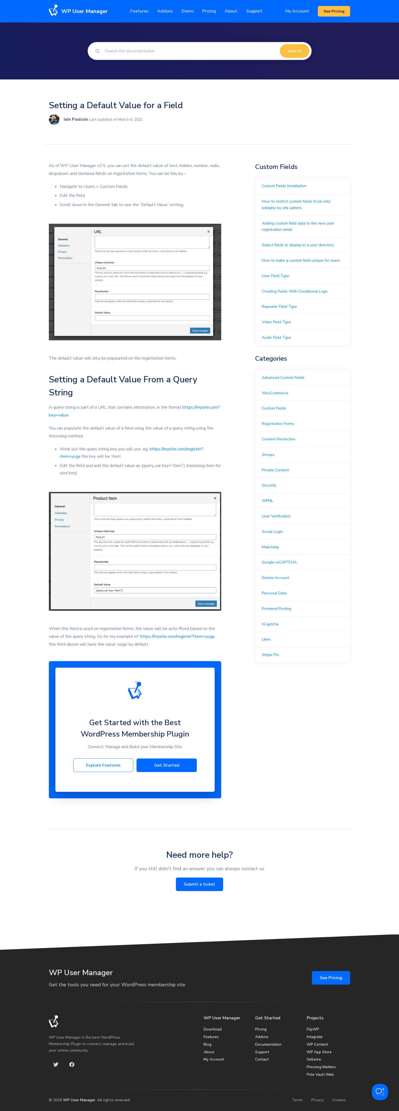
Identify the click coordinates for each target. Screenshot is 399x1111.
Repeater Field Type (279, 306)
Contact (262, 1059)
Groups (268, 454)
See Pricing (331, 978)
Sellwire (314, 1059)
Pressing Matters (321, 1067)
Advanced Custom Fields (283, 377)
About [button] (231, 11)
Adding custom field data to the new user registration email (298, 226)
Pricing (209, 11)
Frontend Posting (276, 608)
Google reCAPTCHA (279, 562)
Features (139, 11)
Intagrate (314, 1036)
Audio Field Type (276, 337)
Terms (297, 1100)
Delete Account (275, 577)
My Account (297, 11)
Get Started (166, 765)
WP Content (317, 1044)
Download (212, 1029)
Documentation (268, 1044)
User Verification (276, 516)
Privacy (317, 1100)
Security (269, 485)
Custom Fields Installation (284, 185)
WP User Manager (79, 1100)
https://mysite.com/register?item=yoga (177, 636)
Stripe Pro (270, 654)
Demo (188, 11)
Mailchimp (270, 547)
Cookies (339, 1100)
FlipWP (313, 1029)
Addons (165, 11)
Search (295, 51)
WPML (267, 500)
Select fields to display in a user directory (298, 245)
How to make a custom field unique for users (301, 260)
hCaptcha (270, 624)
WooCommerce (275, 393)
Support (262, 1052)
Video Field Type (276, 322)
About (209, 1052)
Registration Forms (278, 423)
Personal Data (274, 593)
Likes (266, 639)
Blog (207, 1044)
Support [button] (254, 11)
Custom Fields (274, 408)
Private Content (275, 470)
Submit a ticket (199, 884)
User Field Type (275, 275)
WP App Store (319, 1052)
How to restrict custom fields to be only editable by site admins (296, 204)
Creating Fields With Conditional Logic (295, 291)
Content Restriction (278, 439)
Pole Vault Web (320, 1074)
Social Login (272, 531)
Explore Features (103, 765)
